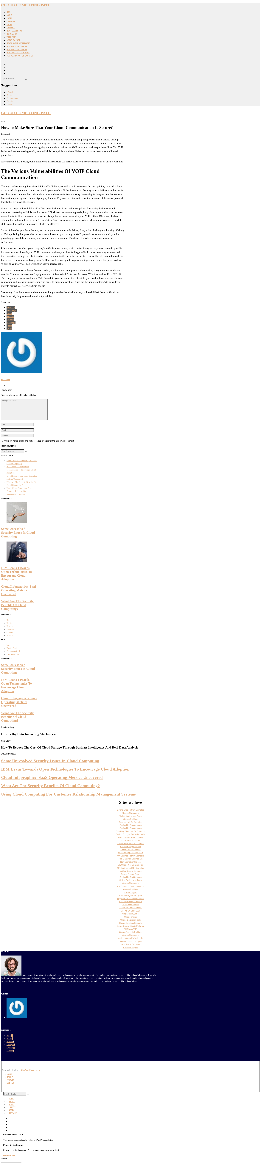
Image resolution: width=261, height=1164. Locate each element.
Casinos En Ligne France (130, 901)
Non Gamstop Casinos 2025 (130, 852)
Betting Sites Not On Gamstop (130, 809)
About (9, 15)
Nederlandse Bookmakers (18, 43)
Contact (11, 28)
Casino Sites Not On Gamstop (130, 843)
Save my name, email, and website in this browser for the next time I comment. (39, 440)
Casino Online (130, 916)
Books (9, 24)
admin (5, 379)
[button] (26, 79)
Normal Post (13, 34)
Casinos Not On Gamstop (130, 822)
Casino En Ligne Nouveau (130, 907)
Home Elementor (14, 31)
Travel (9, 104)
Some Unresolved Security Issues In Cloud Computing (18, 532)
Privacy (10, 1080)
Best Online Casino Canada (130, 837)
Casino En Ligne (130, 819)
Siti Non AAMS (130, 929)
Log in (9, 645)
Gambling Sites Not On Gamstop (130, 831)
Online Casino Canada (131, 849)
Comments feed (13, 651)
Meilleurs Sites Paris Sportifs (130, 938)
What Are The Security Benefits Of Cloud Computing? (17, 605)
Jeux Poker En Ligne (130, 944)
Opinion (10, 632)
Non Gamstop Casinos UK (18, 53)
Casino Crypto (130, 892)
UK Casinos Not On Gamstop (130, 855)
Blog (3, 121)
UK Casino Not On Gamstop (130, 864)
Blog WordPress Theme (30, 1070)
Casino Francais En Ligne (130, 932)
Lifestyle (11, 21)
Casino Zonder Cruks (130, 874)
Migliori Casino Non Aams (130, 815)
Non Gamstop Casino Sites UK (130, 886)
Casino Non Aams (130, 812)
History (10, 626)
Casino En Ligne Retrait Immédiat (130, 834)
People (10, 101)
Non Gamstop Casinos (17, 46)
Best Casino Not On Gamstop (20, 56)
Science (10, 635)
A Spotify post (13, 40)
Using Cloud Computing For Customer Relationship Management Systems (19, 491)
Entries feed (12, 648)
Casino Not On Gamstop (130, 825)
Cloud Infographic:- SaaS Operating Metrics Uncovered (19, 590)
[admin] (17, 1017)
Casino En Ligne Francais (130, 922)
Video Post (11, 37)
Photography (12, 98)
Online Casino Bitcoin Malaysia (130, 925)
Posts (9, 18)
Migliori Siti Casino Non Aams (130, 898)
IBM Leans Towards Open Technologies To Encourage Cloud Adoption (21, 470)
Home (9, 12)
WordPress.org (13, 654)
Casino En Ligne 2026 (130, 910)
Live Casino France (130, 904)
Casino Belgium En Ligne (130, 895)
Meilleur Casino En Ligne (130, 870)
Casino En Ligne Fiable (130, 846)
